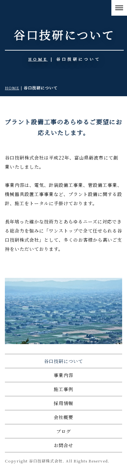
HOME (38, 59)
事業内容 (63, 375)
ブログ (63, 431)
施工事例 (63, 389)
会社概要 (63, 417)
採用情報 (63, 403)
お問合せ (63, 445)
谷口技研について (63, 361)
